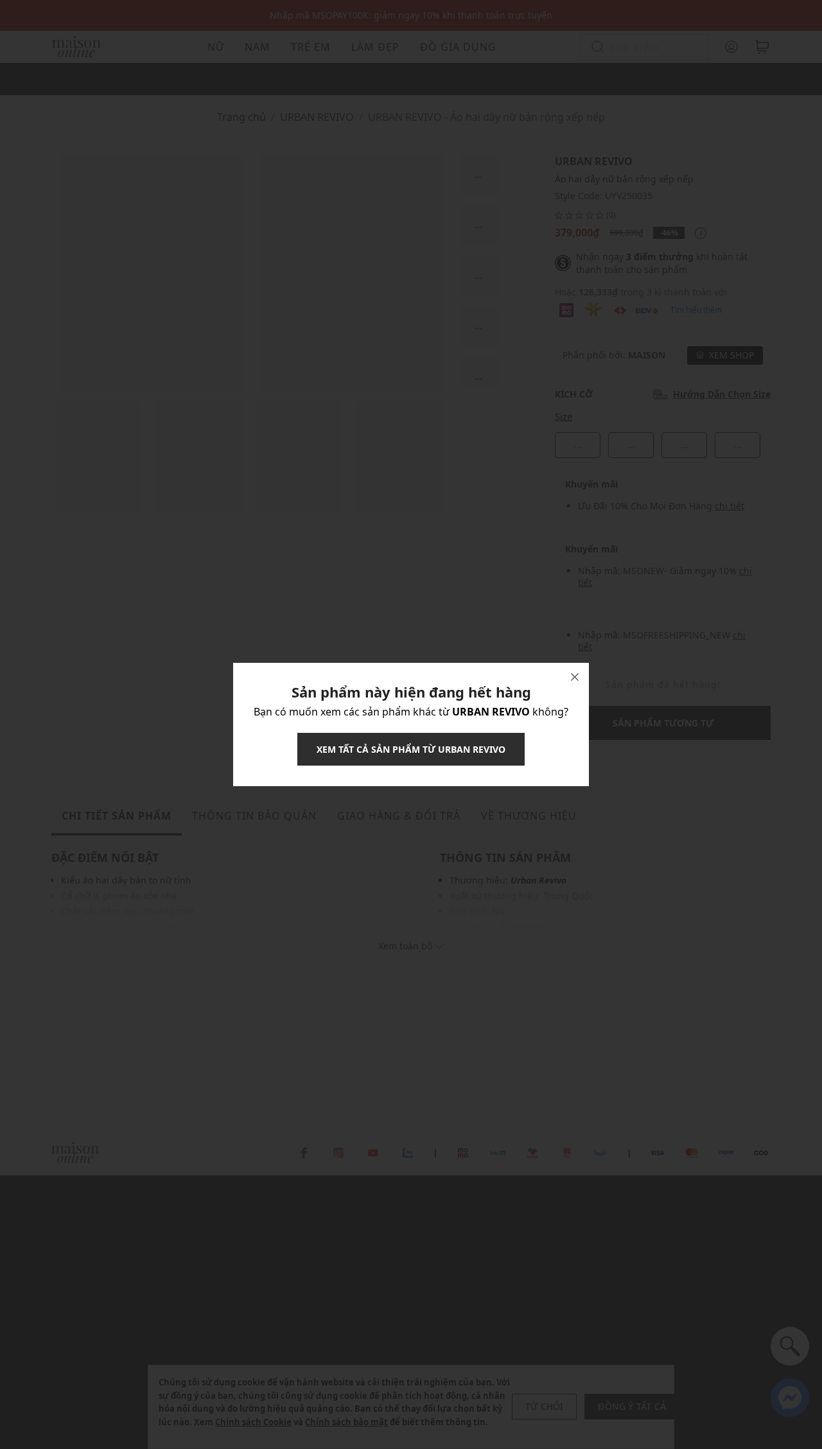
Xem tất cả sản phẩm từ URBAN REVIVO (411, 749)
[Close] (575, 677)
